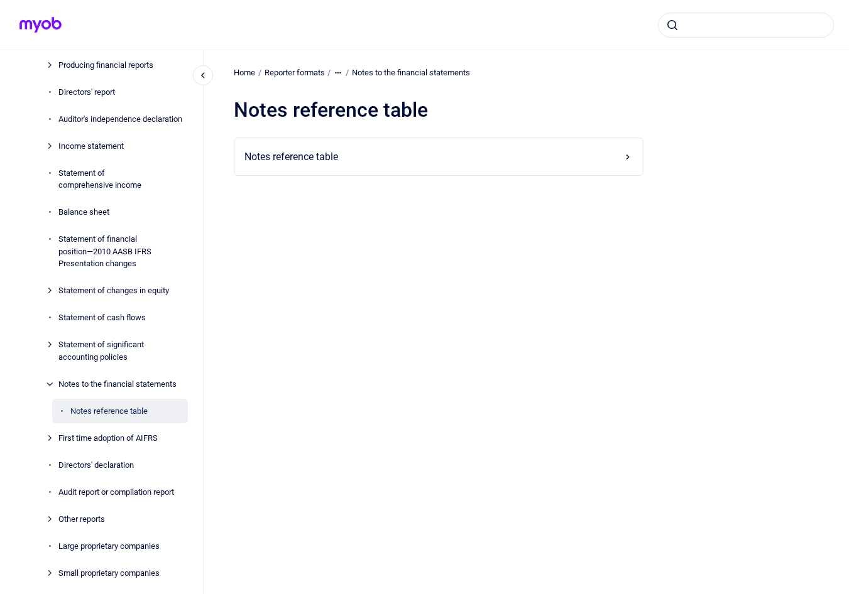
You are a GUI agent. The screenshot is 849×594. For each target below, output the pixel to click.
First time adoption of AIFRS (108, 438)
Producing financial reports (105, 65)
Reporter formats (295, 72)
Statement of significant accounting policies (101, 351)
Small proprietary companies (109, 573)
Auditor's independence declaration (120, 119)
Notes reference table (109, 411)
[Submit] (672, 25)
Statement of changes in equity (113, 290)
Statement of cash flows (102, 317)
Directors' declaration (96, 465)
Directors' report (86, 92)
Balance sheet (83, 212)
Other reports (81, 519)
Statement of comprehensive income (99, 179)
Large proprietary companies (109, 546)
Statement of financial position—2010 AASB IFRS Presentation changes (104, 251)
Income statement (91, 146)
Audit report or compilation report (116, 492)
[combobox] (746, 25)
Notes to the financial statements (117, 384)
